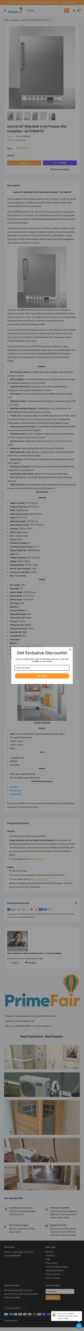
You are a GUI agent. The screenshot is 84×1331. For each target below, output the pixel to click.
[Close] (70, 649)
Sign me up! (42, 676)
